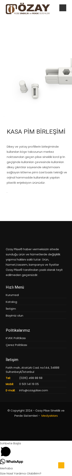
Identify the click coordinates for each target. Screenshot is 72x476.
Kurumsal (12, 295)
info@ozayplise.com (33, 390)
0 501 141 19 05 (29, 384)
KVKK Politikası (16, 338)
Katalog (11, 302)
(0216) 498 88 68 (30, 378)
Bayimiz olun (14, 316)
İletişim (11, 309)
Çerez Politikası (16, 345)
